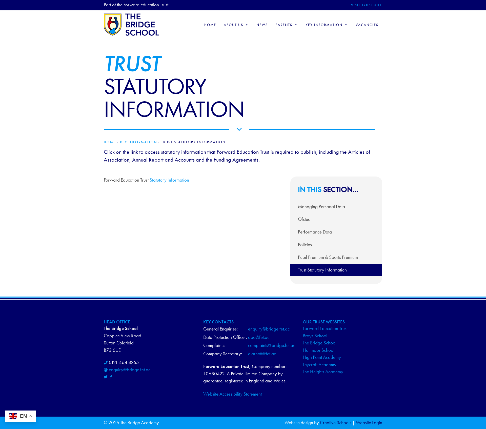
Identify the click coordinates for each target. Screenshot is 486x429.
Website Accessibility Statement (232, 394)
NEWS (262, 25)
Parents (283, 25)
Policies (305, 244)
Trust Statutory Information (322, 270)
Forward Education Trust (325, 328)
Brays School (315, 336)
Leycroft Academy (319, 364)
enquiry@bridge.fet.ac (129, 369)
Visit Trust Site (366, 5)
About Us (233, 25)
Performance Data (315, 232)
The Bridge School (319, 343)
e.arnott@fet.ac (262, 353)
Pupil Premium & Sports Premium (328, 257)
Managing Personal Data (321, 206)
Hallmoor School (318, 350)
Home (210, 25)
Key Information (324, 25)
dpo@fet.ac (258, 337)
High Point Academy (322, 357)
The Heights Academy (323, 371)
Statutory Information (169, 180)
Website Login (369, 422)
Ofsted (304, 219)
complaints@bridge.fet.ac (271, 345)
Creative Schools (335, 422)
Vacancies (367, 25)
